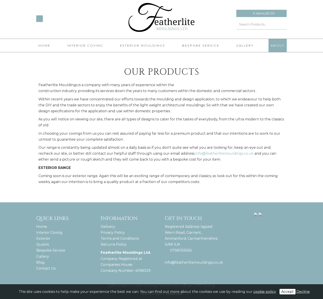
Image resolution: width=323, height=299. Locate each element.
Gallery (245, 45)
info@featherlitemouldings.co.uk (224, 153)
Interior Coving (85, 45)
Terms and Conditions (120, 238)
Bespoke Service (200, 45)
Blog (40, 262)
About (278, 45)
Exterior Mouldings (142, 45)
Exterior (43, 238)
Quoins (42, 244)
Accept (287, 292)
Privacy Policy (113, 232)
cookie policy (264, 292)
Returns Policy (114, 244)
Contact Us (46, 268)
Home (44, 45)
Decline (303, 292)
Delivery (108, 227)
